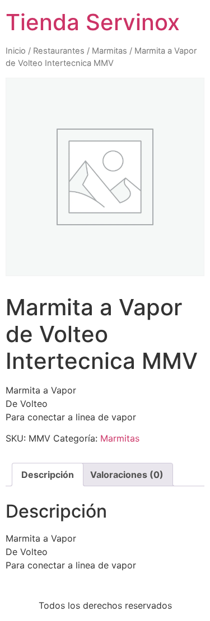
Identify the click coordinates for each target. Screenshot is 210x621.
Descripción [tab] (47, 474)
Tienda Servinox (93, 22)
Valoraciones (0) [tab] (127, 474)
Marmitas (109, 51)
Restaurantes (59, 51)
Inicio (16, 51)
